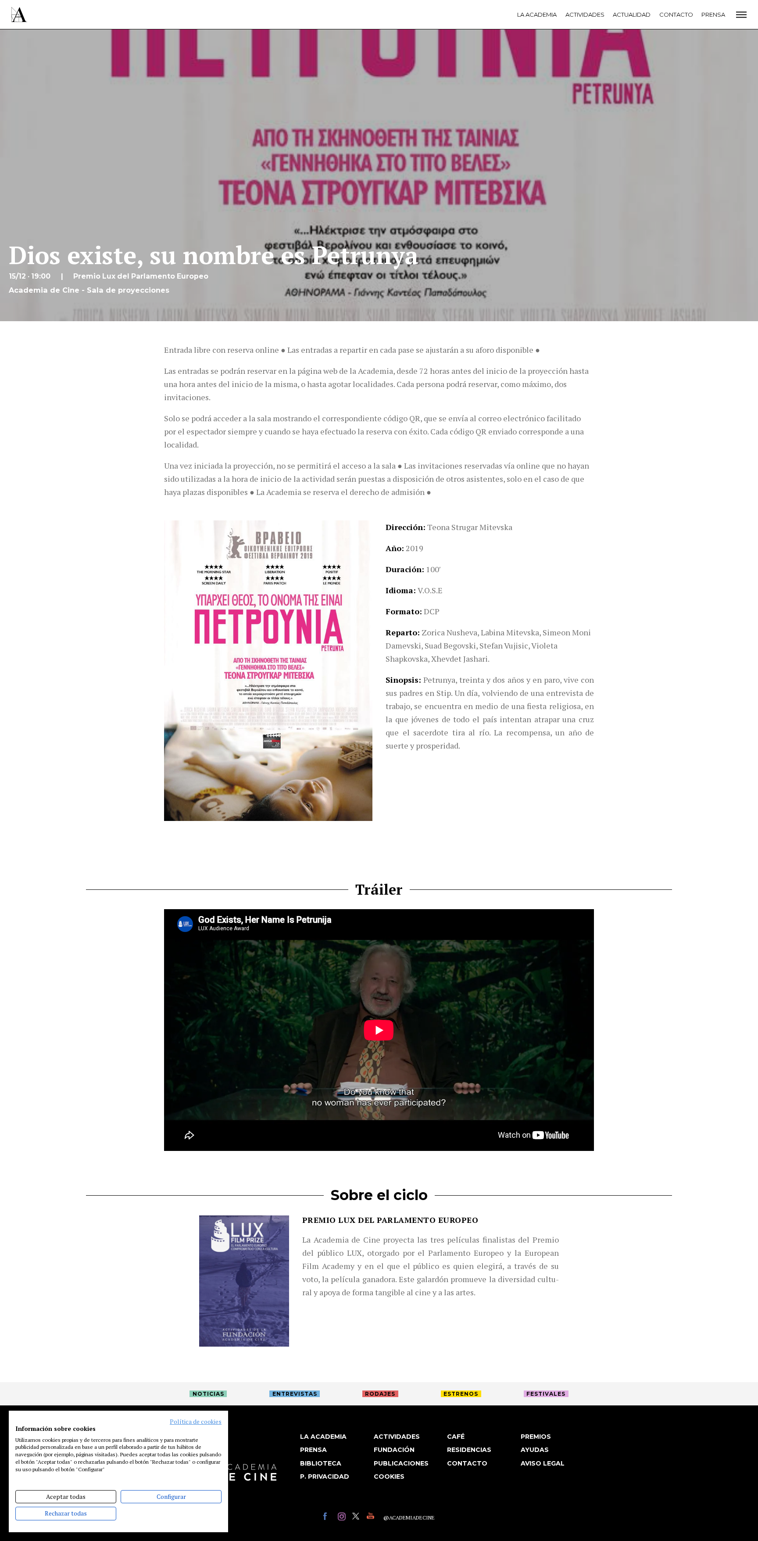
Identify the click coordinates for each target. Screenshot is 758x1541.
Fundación (394, 1450)
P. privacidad (324, 1476)
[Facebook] (328, 1517)
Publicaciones (401, 1463)
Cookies (389, 1476)
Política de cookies (196, 1422)
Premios (536, 1437)
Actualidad (632, 14)
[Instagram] (343, 1517)
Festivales (545, 1393)
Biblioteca (320, 1463)
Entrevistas (294, 1393)
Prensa (713, 14)
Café (456, 1437)
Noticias (208, 1393)
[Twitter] (357, 1517)
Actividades (584, 14)
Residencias (469, 1450)
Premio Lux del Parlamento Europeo (390, 1220)
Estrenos (460, 1393)
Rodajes (380, 1393)
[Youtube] (372, 1517)
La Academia (537, 14)
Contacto (676, 14)
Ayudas (535, 1450)
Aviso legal (543, 1463)
